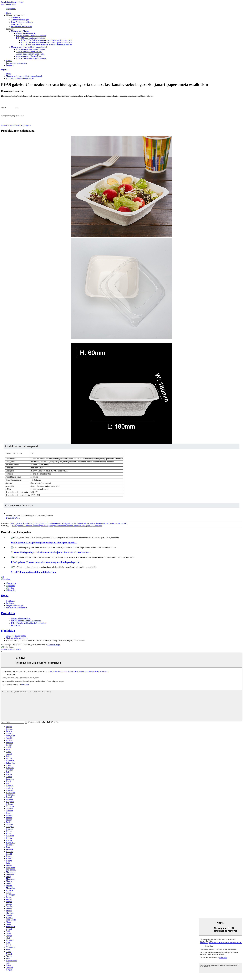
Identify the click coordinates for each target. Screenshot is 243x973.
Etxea (8, 13)
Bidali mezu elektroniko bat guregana (16, 125)
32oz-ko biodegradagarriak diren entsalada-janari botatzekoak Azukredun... (51, 552)
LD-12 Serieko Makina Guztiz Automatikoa (28, 623)
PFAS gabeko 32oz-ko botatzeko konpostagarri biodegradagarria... (46, 562)
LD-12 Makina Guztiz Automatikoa (30, 38)
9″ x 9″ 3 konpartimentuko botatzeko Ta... (33, 572)
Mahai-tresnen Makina (20, 31)
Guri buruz (15, 17)
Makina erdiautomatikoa (26, 33)
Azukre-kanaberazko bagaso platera (30, 49)
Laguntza (10, 65)
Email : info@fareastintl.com (12, 2)
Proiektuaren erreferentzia (21, 26)
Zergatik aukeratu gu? (20, 20)
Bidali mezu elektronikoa (11, 649)
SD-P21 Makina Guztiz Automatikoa (31, 36)
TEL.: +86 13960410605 (16, 636)
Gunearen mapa (53, 645)
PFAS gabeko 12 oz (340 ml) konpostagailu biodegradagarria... (44, 542)
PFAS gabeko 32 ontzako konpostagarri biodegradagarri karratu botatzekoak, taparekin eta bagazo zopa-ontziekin (57, 526)
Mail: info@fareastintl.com (16, 638)
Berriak (9, 61)
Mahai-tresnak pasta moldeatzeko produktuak (29, 47)
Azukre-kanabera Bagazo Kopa (29, 56)
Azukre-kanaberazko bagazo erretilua (31, 58)
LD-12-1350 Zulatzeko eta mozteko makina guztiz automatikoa (46, 40)
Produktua (10, 603)
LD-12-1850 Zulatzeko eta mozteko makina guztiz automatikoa (46, 45)
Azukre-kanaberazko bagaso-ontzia (30, 54)
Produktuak (15, 625)
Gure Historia (16, 24)
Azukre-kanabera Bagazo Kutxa (29, 51)
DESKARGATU (13, 518)
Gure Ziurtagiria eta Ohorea (22, 22)
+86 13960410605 (8, 4)
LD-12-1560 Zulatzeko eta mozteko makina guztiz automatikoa (46, 42)
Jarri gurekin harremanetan (16, 63)
